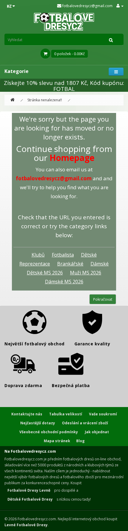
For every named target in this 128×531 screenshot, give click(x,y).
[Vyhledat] (111, 40)
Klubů (38, 254)
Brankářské (70, 263)
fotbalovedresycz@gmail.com (87, 5)
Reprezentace (34, 263)
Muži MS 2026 (85, 272)
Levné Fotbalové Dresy (26, 524)
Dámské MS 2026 (64, 281)
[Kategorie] (116, 72)
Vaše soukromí (103, 414)
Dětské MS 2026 (45, 272)
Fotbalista (63, 254)
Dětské (89, 254)
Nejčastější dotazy (37, 423)
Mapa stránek (57, 440)
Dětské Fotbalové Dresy (30, 499)
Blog (80, 440)
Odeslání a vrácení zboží (85, 423)
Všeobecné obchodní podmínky (48, 431)
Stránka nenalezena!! (44, 100)
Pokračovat (102, 299)
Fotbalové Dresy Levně (28, 490)
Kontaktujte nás (26, 414)
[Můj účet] (120, 5)
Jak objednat (97, 431)
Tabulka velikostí (65, 414)
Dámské (99, 263)
